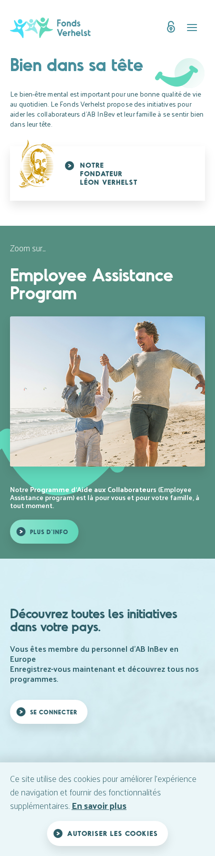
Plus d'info (49, 531)
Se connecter (54, 711)
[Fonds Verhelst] (54, 28)
